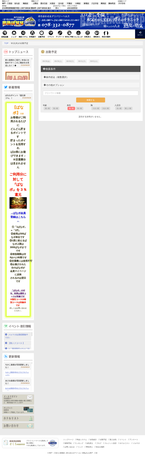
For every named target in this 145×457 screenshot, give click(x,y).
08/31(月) (82, 61)
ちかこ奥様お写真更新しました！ (17, 366)
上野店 (35, 3)
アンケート (134, 440)
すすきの (121, 3)
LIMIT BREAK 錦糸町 (28, 8)
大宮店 (52, 3)
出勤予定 (103, 440)
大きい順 (106, 108)
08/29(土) (58, 61)
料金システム (82, 440)
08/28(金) (46, 61)
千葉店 (69, 3)
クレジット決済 (110, 443)
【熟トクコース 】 (16, 343)
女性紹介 (93, 440)
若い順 (47, 108)
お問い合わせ (69, 447)
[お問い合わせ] (18, 426)
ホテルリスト (125, 443)
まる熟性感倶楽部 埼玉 (11, 8)
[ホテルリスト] (18, 418)
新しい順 (128, 108)
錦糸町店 (111, 3)
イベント (123, 440)
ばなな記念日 (72, 8)
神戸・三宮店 (7, 3)
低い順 (71, 108)
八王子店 (94, 3)
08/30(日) (70, 61)
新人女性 (113, 440)
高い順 (55, 108)
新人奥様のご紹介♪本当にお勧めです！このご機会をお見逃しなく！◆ (17, 63)
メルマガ (136, 443)
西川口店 (43, 3)
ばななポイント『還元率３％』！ (18, 96)
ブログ (98, 443)
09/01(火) (94, 61)
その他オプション (55, 85)
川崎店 (77, 3)
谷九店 (17, 3)
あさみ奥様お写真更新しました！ (17, 382)
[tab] (90, 69)
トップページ (68, 440)
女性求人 (89, 443)
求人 (57, 8)
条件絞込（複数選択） (57, 77)
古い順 (119, 108)
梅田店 (25, 3)
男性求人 (89, 447)
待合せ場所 (100, 447)
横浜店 (103, 3)
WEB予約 (68, 443)
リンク (80, 447)
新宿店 (86, 3)
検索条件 (50, 69)
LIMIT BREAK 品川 (44, 8)
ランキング (79, 443)
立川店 (60, 3)
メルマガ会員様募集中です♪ (16, 336)
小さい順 (96, 108)
